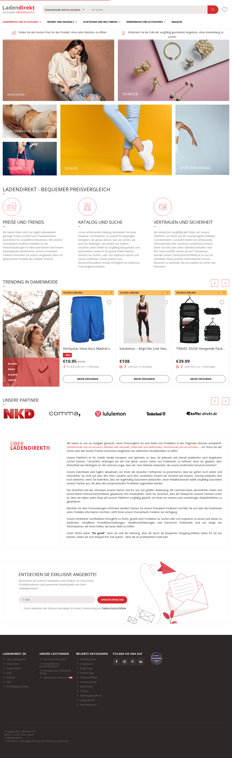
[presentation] (214, 283)
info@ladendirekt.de (13, 738)
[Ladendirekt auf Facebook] (116, 661)
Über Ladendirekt (16, 659)
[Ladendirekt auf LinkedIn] (140, 661)
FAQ (9, 682)
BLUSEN (12, 363)
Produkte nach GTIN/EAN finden (55, 672)
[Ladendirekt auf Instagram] (124, 661)
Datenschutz (13, 668)
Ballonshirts (86, 686)
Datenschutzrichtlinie (114, 608)
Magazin (177, 21)
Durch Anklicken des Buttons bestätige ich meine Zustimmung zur (75, 608)
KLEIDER (12, 374)
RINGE (11, 369)
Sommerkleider (88, 682)
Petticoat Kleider (89, 677)
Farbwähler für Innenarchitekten (49, 665)
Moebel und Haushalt (60, 21)
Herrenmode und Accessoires (144, 21)
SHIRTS (12, 380)
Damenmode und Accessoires (20, 21)
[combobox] (147, 9)
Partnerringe (87, 672)
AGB (9, 672)
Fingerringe (86, 668)
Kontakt (11, 677)
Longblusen (86, 663)
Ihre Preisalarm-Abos (54, 659)
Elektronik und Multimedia (100, 21)
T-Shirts (84, 691)
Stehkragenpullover (91, 695)
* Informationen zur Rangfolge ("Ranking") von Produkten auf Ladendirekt (37, 741)
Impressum (13, 663)
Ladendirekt (20, 9)
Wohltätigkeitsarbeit (17, 686)
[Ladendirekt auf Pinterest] (132, 661)
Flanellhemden (88, 659)
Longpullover (87, 700)
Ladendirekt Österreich (56, 677)
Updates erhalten (112, 599)
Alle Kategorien (88, 704)
